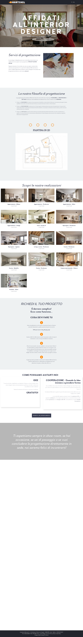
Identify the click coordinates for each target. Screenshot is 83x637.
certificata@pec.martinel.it (44, 633)
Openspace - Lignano (13, 247)
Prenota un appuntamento (41, 415)
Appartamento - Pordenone (41, 204)
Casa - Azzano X (41, 225)
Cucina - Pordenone (69, 247)
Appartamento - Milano (14, 204)
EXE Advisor (46, 635)
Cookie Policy (58, 633)
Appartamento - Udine (69, 204)
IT (71, 2)
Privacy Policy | (53, 633)
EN (74, 2)
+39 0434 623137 (59, 632)
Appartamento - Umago (14, 225)
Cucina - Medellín (14, 268)
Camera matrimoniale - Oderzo (69, 268)
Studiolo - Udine (13, 289)
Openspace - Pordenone (69, 225)
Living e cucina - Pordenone (41, 247)
